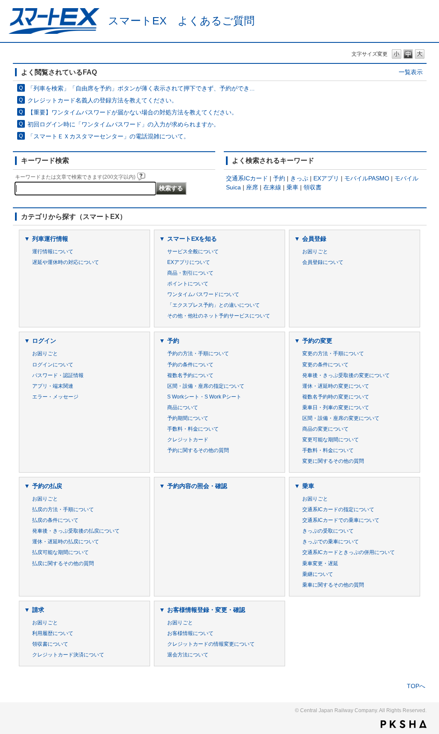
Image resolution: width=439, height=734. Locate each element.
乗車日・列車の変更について (335, 407)
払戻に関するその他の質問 (63, 563)
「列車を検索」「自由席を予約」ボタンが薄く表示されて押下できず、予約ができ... (141, 88)
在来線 (272, 187)
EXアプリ (326, 178)
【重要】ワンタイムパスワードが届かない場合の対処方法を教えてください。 (132, 112)
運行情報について (52, 252)
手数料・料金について (193, 429)
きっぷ (299, 178)
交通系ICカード (247, 178)
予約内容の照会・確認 (197, 485)
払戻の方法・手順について (63, 509)
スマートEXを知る (192, 238)
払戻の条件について (55, 520)
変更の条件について (325, 365)
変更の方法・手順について (333, 354)
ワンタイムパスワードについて (203, 294)
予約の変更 (317, 340)
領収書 (313, 187)
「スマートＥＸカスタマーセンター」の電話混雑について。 (108, 136)
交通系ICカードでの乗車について (340, 520)
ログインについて (52, 365)
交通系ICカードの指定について (338, 509)
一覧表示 (411, 72)
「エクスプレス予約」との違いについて (213, 305)
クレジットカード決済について (68, 655)
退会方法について (187, 655)
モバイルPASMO (366, 178)
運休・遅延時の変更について (335, 386)
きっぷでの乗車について (330, 542)
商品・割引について (190, 273)
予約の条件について (190, 365)
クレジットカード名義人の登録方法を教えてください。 (102, 100)
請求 (38, 609)
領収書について (50, 644)
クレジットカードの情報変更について (211, 644)
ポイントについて (187, 284)
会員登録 (314, 238)
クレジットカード (187, 440)
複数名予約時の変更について (335, 397)
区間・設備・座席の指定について (205, 386)
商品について (182, 407)
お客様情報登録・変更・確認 (206, 609)
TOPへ (416, 686)
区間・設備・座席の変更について (340, 418)
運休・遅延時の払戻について (65, 542)
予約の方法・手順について (198, 354)
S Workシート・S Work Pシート (204, 397)
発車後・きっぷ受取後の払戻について (76, 531)
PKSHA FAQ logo (404, 724)
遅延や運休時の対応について (65, 262)
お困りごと (315, 252)
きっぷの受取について (328, 531)
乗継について (317, 574)
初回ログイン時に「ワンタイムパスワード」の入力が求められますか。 (123, 124)
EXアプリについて (188, 262)
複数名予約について (190, 375)
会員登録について (322, 262)
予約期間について (187, 418)
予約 (279, 178)
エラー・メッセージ (55, 397)
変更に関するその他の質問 (333, 461)
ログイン (44, 340)
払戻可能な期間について (60, 552)
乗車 (292, 187)
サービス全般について (193, 252)
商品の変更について (325, 429)
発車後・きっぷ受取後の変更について (346, 375)
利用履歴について (52, 633)
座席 (252, 187)
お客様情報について (190, 633)
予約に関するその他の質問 (198, 450)
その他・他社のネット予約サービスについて (218, 316)
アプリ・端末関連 (52, 386)
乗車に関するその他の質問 (333, 585)
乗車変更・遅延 (320, 563)
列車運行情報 (50, 238)
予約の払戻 (47, 485)
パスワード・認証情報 (58, 375)
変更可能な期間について (330, 440)
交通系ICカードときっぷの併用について (348, 552)
